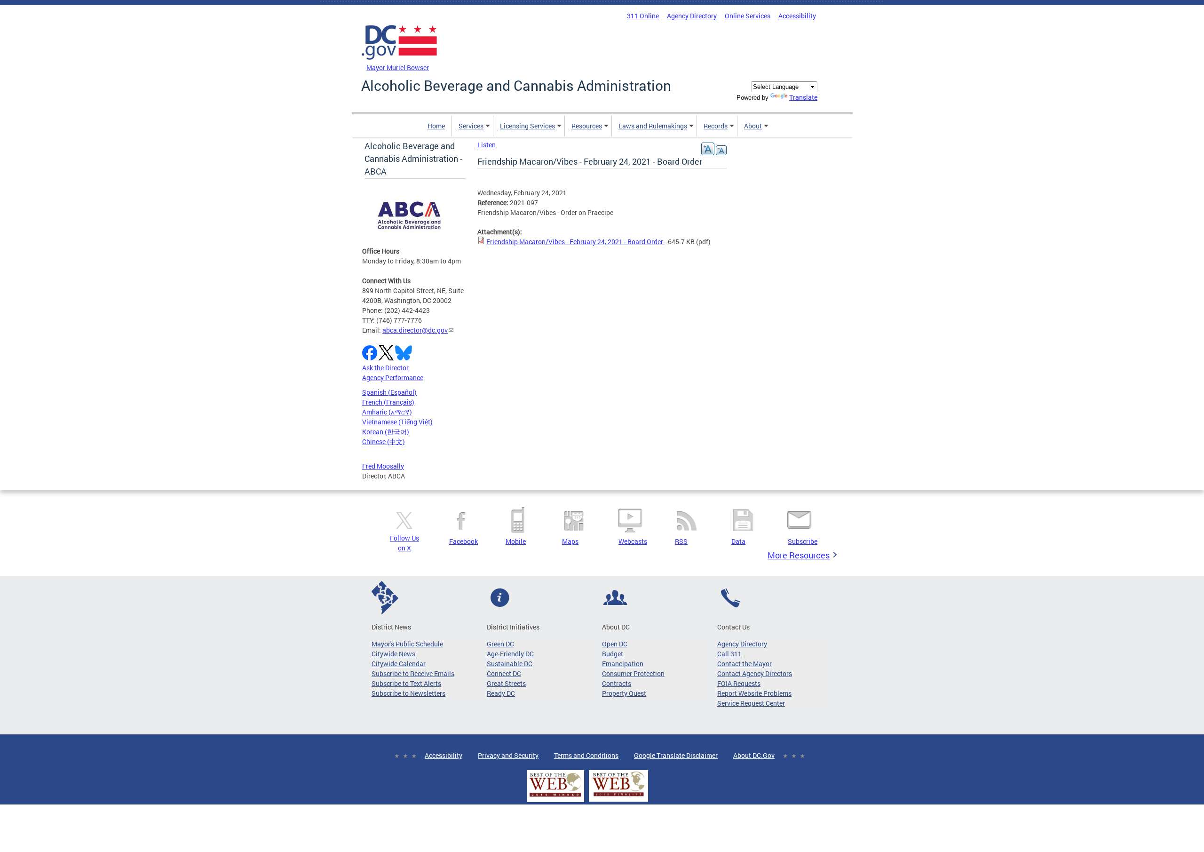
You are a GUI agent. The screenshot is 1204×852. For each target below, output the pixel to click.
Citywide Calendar (399, 663)
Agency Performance (392, 377)
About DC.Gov (754, 755)
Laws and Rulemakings (652, 125)
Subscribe (802, 541)
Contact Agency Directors (754, 673)
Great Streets (506, 683)
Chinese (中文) (383, 441)
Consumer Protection (633, 673)
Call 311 (729, 653)
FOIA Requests (738, 683)
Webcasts (632, 541)
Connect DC (504, 673)
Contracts (616, 683)
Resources (586, 125)
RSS (681, 541)
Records (716, 125)
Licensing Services (527, 125)
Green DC (500, 643)
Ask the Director (385, 367)
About (753, 125)
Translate (803, 97)
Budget (612, 653)
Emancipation (622, 663)
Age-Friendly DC (510, 653)
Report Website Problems (754, 693)
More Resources (799, 555)
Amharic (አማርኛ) (387, 411)
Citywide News (393, 653)
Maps (570, 541)
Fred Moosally (383, 466)
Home (436, 125)
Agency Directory (692, 15)
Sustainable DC (509, 663)
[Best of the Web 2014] (555, 796)
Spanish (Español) (389, 392)
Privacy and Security (508, 755)
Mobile (516, 541)
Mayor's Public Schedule (407, 643)
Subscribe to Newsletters (408, 693)
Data (738, 541)
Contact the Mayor (744, 663)
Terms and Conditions (586, 755)
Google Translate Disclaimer (676, 755)
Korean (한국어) (385, 431)
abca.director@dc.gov (415, 330)
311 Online (643, 15)
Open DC (614, 643)
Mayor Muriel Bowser (397, 67)
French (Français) (388, 402)
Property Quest (624, 693)
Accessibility (797, 15)
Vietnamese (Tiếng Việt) (397, 421)
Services (471, 125)
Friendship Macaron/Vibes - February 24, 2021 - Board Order (575, 241)
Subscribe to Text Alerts (406, 683)
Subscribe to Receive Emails (413, 673)
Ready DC (501, 693)
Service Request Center (751, 703)
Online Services (747, 15)
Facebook (463, 541)
